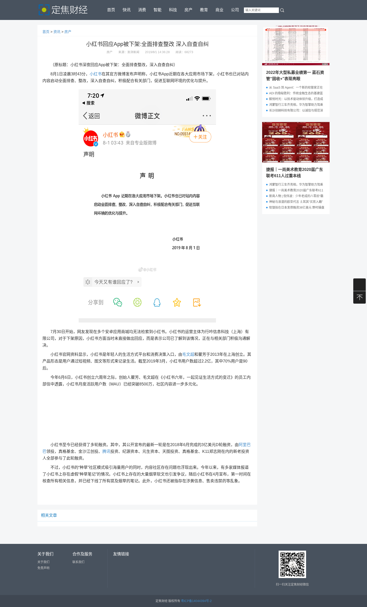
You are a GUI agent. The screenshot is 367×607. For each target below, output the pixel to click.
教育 (204, 10)
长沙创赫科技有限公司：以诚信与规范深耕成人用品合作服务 (296, 111)
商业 (219, 10)
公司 (235, 10)
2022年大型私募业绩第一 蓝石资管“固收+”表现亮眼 (295, 75)
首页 (111, 10)
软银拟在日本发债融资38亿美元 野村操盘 (296, 207)
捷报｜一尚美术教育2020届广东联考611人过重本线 (294, 172)
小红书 (96, 74)
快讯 (127, 10)
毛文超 (188, 354)
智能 (158, 10)
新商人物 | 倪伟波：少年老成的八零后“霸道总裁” (296, 196)
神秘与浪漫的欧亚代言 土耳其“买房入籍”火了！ (296, 202)
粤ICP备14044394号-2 (196, 601)
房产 (188, 10)
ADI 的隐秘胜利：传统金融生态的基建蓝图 (296, 94)
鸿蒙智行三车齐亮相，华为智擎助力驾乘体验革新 (296, 105)
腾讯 (106, 451)
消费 (142, 10)
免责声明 (43, 568)
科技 (173, 10)
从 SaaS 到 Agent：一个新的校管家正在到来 (296, 88)
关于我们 (43, 562)
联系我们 (78, 562)
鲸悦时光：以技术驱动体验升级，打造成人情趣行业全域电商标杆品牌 (296, 99)
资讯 (56, 32)
